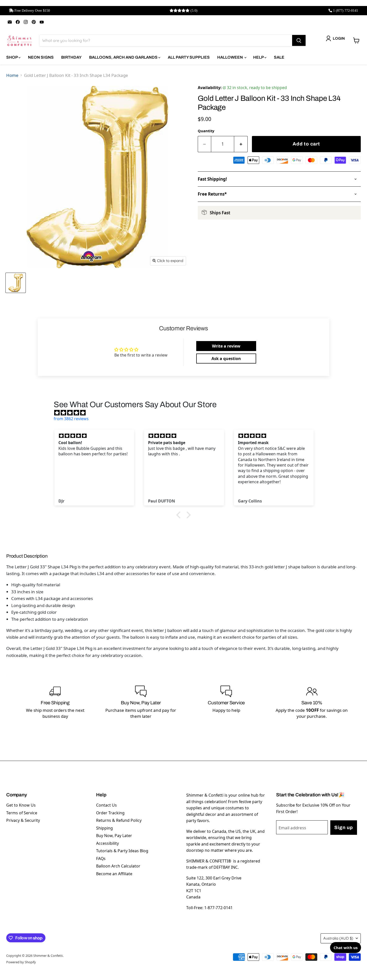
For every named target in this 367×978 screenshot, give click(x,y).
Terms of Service (21, 813)
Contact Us (106, 805)
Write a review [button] (226, 346)
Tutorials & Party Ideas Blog (122, 851)
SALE (279, 57)
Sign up (343, 827)
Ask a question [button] (226, 358)
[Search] (299, 40)
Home (12, 75)
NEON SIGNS (41, 57)
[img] (186, 413)
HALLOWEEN (230, 57)
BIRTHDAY (71, 57)
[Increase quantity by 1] (241, 144)
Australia (338, 938)
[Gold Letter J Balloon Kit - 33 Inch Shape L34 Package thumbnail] (15, 283)
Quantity (206, 130)
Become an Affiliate (114, 873)
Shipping (104, 828)
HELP (258, 57)
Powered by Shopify (21, 962)
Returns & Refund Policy (119, 820)
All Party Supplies (189, 57)
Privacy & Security (23, 820)
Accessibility (107, 843)
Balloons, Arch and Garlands (123, 57)
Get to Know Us (21, 805)
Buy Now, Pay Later (114, 835)
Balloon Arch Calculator (118, 866)
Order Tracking (110, 813)
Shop (12, 57)
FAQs (101, 858)
